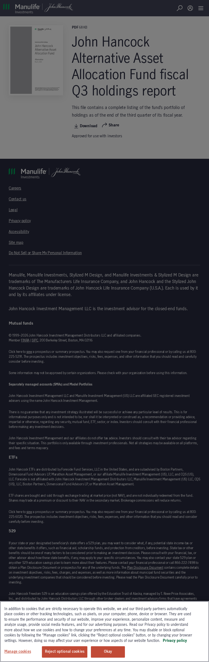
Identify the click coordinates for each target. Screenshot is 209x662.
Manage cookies (17, 652)
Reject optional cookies (64, 652)
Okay (108, 652)
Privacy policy (175, 641)
